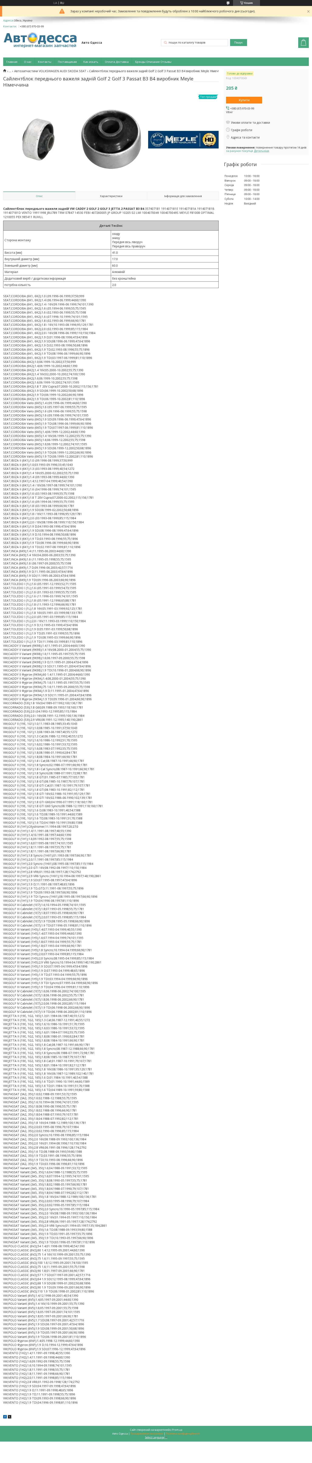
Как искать (90, 62)
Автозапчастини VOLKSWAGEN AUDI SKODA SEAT (50, 71)
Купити (244, 100)
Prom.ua (177, 1430)
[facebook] (5, 1417)
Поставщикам (67, 62)
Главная (11, 62)
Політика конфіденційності (183, 1433)
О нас (27, 62)
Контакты (44, 62)
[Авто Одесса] (40, 40)
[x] (9, 1417)
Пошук (238, 42)
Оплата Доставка (117, 62)
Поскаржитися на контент (147, 1433)
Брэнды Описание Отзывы (153, 62)
